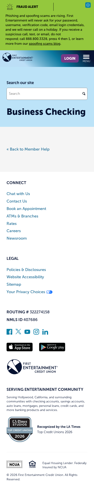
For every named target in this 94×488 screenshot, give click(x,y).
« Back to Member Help (28, 149)
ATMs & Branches (22, 216)
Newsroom (17, 238)
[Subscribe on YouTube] (27, 333)
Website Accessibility (25, 277)
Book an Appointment (26, 209)
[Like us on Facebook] (9, 333)
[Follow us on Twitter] (18, 333)
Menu (86, 61)
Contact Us (17, 201)
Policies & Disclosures (26, 270)
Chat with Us (18, 194)
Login (69, 58)
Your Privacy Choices (26, 292)
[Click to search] (83, 93)
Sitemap (14, 284)
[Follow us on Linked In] (45, 333)
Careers (14, 231)
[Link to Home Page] (24, 58)
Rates (12, 224)
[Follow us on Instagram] (36, 333)
